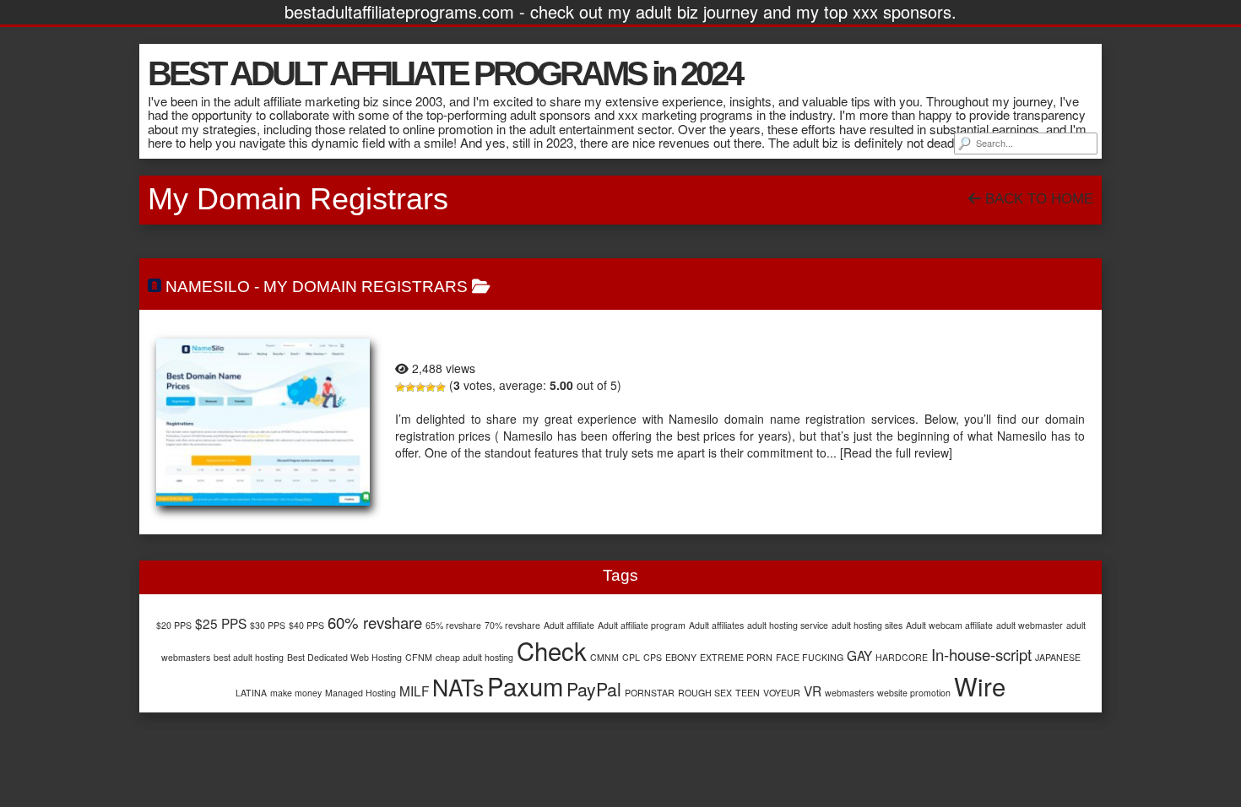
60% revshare (375, 622)
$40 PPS (306, 625)
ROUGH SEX (705, 692)
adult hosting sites (867, 625)
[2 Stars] (410, 387)
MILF (414, 690)
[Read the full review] (896, 452)
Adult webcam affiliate (949, 625)
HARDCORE (901, 657)
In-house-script (981, 654)
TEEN (747, 692)
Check (552, 650)
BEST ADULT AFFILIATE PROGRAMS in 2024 (444, 73)
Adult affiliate (569, 625)
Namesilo (207, 286)
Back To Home (1037, 199)
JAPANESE (1058, 657)
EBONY (680, 657)
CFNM (418, 657)
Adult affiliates (716, 625)
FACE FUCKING (809, 657)
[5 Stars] (441, 387)
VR (812, 690)
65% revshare (453, 625)
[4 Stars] (430, 387)
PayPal (593, 688)
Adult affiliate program (642, 625)
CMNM (604, 657)
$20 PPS (174, 625)
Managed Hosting (360, 692)
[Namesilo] (263, 422)
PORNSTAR (650, 692)
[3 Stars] (420, 387)
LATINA (251, 692)
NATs (458, 686)
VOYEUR (781, 692)
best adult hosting (249, 657)
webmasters (849, 692)
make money (296, 692)
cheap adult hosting (474, 657)
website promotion (914, 692)
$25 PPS (221, 623)
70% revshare (512, 625)
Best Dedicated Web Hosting (344, 657)
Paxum (525, 685)
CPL (631, 657)
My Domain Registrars (365, 286)
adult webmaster (1029, 625)
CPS (652, 657)
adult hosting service (787, 625)
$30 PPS (267, 625)
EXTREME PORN (736, 657)
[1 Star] (400, 387)
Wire (979, 685)
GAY (859, 655)
